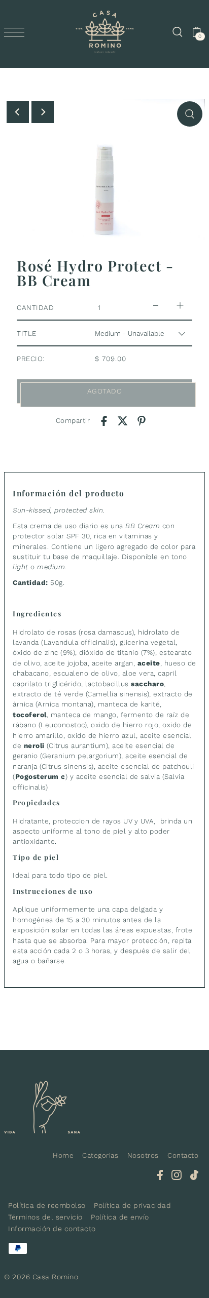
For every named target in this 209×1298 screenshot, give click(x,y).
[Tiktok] (194, 1174)
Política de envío (120, 1217)
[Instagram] (176, 1174)
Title (27, 333)
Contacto (182, 1155)
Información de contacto (52, 1229)
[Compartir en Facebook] (104, 420)
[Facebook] (160, 1174)
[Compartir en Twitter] (123, 420)
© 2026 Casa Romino (41, 1277)
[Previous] (18, 112)
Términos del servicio (45, 1217)
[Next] (42, 112)
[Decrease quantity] (156, 305)
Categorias (100, 1155)
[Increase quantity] (180, 305)
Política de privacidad (132, 1205)
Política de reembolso (47, 1205)
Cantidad (35, 307)
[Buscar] (177, 32)
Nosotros (143, 1155)
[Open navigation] (16, 31)
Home (63, 1155)
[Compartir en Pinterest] (141, 420)
